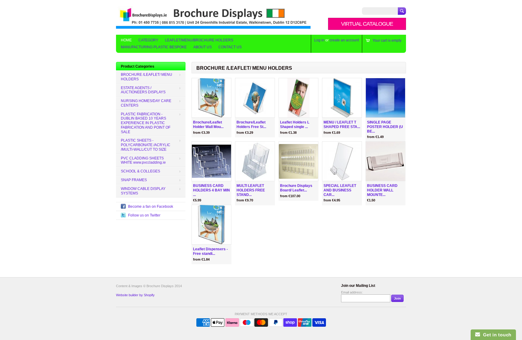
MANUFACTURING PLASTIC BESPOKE (154, 47)
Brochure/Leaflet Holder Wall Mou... (208, 124)
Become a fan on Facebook (150, 206)
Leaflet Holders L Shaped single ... (294, 124)
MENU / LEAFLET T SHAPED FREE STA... (342, 124)
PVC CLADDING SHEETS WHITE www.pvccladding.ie (143, 160)
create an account (344, 40)
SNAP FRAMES (134, 180)
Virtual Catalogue (367, 24)
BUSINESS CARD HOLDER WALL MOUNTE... (382, 190)
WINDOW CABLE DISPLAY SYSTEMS (143, 191)
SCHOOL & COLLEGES (140, 171)
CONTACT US (230, 47)
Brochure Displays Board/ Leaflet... (296, 188)
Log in (319, 40)
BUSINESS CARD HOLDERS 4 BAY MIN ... (211, 190)
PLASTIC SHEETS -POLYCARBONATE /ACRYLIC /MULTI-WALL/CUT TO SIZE (145, 145)
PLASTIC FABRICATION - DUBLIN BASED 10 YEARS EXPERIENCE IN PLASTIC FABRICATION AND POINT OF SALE (145, 123)
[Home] (213, 25)
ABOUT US (202, 47)
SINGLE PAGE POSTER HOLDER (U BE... (385, 126)
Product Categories (137, 66)
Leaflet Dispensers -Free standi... (210, 251)
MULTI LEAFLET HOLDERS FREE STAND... (251, 190)
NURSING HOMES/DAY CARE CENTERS (146, 103)
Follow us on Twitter (144, 215)
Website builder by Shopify (135, 295)
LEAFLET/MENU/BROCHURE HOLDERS (199, 40)
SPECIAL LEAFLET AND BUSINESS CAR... (340, 190)
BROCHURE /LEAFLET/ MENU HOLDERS (244, 68)
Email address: (352, 292)
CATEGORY (148, 40)
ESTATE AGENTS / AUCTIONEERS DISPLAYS (143, 90)
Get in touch (495, 334)
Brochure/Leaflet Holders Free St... (251, 124)
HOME (126, 40)
